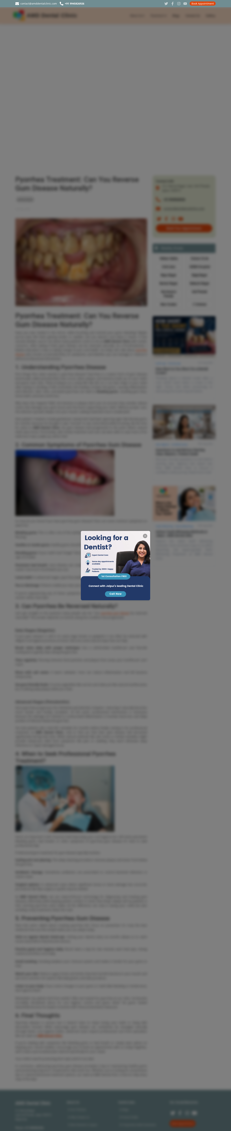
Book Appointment (202, 3)
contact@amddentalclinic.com (38, 3)
